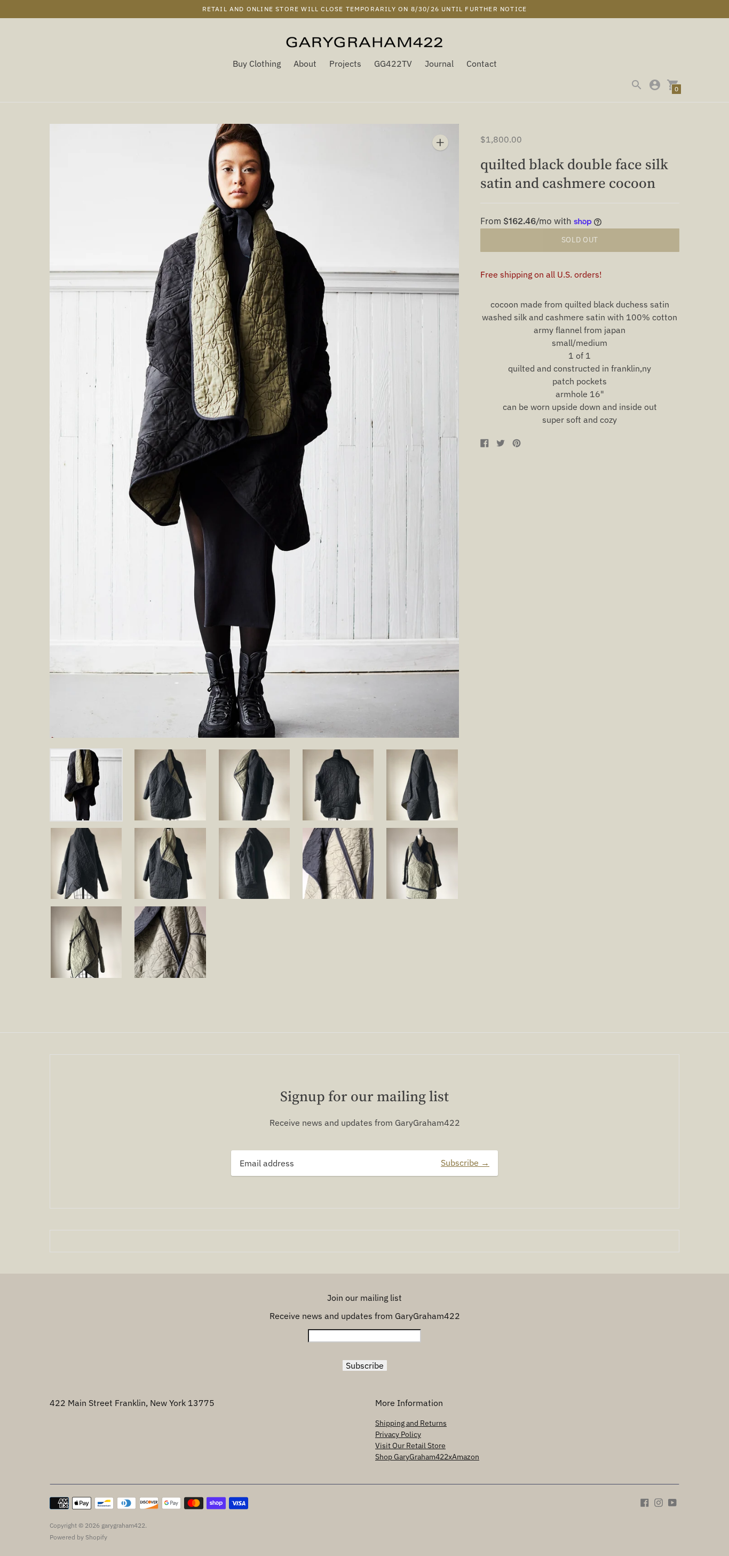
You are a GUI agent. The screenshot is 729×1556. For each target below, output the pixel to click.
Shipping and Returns (411, 1423)
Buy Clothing (257, 63)
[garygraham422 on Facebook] (644, 1501)
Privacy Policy (398, 1434)
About (305, 63)
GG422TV (393, 63)
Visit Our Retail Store (410, 1445)
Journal (439, 63)
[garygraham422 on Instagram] (658, 1501)
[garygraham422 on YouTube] (672, 1501)
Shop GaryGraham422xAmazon (427, 1457)
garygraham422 (123, 1525)
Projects (345, 63)
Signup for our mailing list (364, 1096)
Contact (481, 63)
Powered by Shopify (78, 1537)
